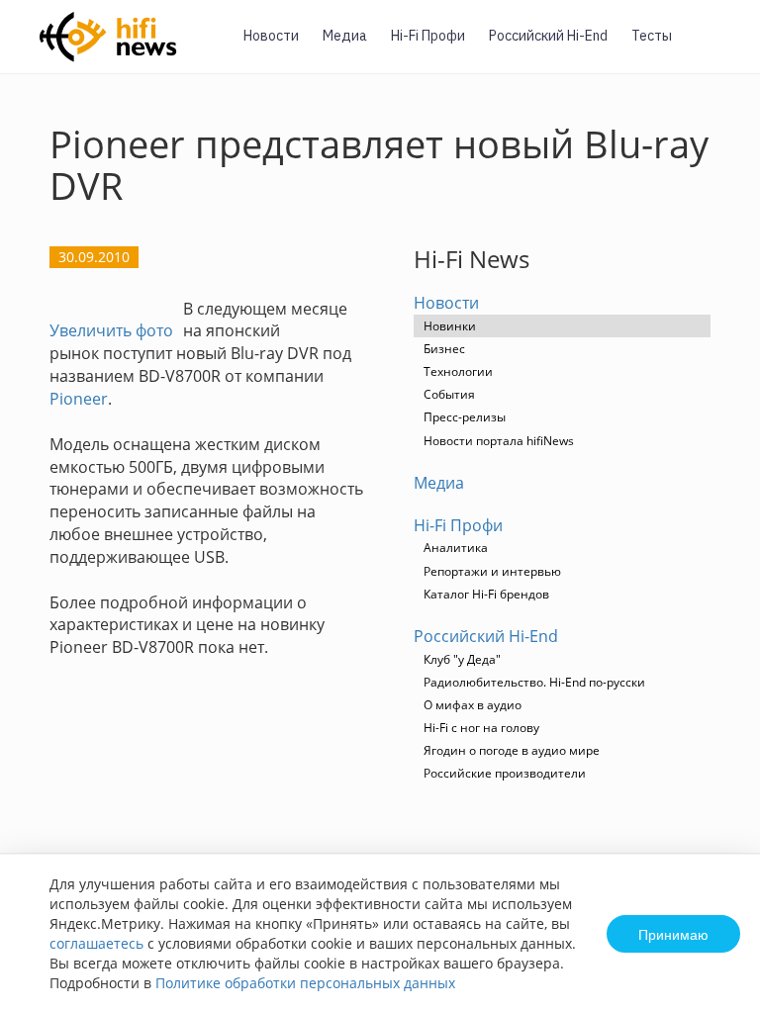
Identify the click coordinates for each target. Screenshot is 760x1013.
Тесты (651, 36)
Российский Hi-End (548, 36)
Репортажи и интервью (492, 571)
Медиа (345, 36)
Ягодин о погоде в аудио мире (512, 750)
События (449, 394)
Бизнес (444, 348)
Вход (714, 48)
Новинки (450, 326)
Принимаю (673, 934)
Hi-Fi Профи (428, 36)
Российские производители (505, 773)
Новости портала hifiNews (499, 440)
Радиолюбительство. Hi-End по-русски (534, 682)
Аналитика (456, 547)
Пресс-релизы (465, 417)
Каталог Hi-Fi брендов (486, 594)
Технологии (458, 371)
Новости (271, 36)
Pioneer (78, 399)
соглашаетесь (96, 943)
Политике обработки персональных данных (305, 982)
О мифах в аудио (473, 704)
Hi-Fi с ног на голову (481, 727)
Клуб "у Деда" (462, 659)
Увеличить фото (111, 330)
